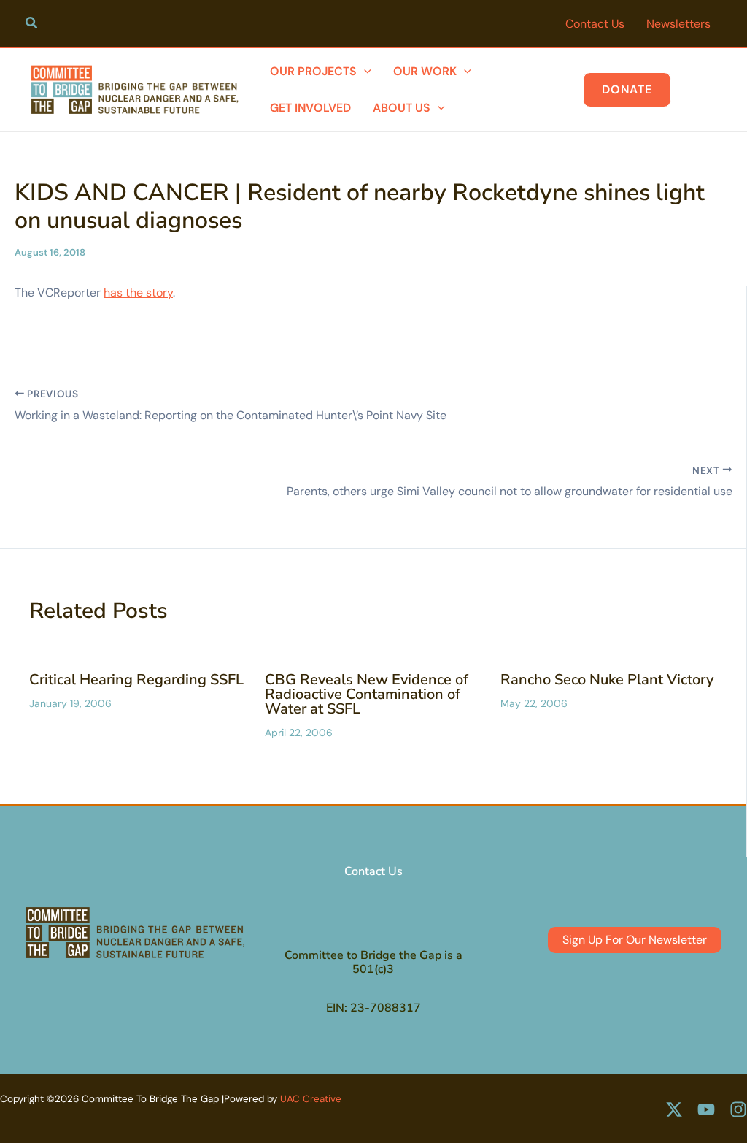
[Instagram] (738, 1109)
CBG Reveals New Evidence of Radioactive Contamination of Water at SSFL (366, 694)
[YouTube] (706, 1109)
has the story (138, 292)
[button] (32, 25)
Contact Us (373, 871)
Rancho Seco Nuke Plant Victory (606, 679)
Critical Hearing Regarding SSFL (136, 679)
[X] (674, 1109)
